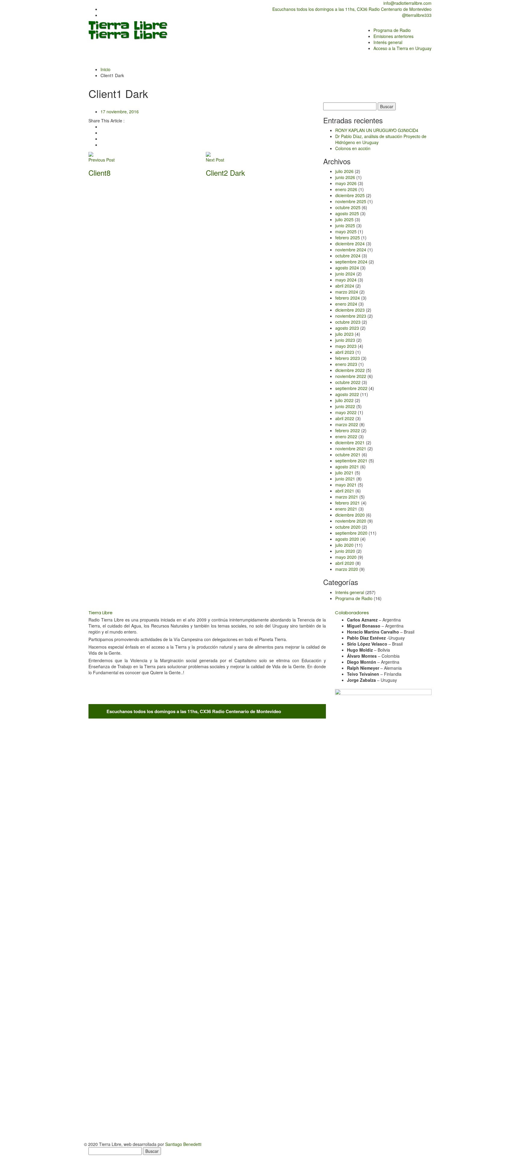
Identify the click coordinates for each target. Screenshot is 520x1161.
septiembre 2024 (351, 262)
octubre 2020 (348, 527)
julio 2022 (344, 400)
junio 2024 (345, 274)
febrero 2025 (347, 237)
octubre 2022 (348, 382)
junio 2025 (345, 225)
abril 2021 (344, 491)
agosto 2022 (347, 394)
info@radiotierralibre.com (407, 3)
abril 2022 (344, 418)
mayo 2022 (346, 412)
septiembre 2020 (351, 533)
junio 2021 (345, 479)
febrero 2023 (347, 358)
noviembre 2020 (350, 521)
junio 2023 (345, 340)
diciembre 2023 (350, 310)
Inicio (105, 69)
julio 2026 (344, 171)
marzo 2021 (346, 497)
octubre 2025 (348, 207)
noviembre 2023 (350, 316)
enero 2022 (346, 436)
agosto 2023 (347, 328)
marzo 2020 (346, 569)
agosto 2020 (347, 539)
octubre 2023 (348, 322)
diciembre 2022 (350, 370)
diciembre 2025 (350, 195)
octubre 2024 (348, 256)
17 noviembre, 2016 (120, 112)
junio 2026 (345, 177)
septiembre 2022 (351, 388)
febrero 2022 (347, 430)
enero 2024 (346, 304)
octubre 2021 (348, 455)
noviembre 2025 (350, 201)
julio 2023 (344, 334)
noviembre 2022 (350, 376)
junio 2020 (345, 551)
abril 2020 (344, 563)
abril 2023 (344, 352)
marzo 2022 (346, 424)
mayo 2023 (346, 346)
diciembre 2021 (350, 442)
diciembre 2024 (350, 244)
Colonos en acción (352, 148)
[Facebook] (102, 127)
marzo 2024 (346, 292)
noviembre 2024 (350, 250)
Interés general (349, 592)
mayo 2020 (346, 557)
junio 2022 (345, 406)
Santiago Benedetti (183, 1144)
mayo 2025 (346, 231)
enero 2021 (346, 509)
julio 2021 (344, 473)
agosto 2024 (347, 268)
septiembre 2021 (351, 461)
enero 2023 (346, 364)
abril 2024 (344, 286)
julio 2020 (344, 545)
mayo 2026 (346, 183)
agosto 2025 (347, 213)
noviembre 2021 (350, 448)
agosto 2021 (347, 467)
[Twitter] (102, 133)
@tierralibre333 (416, 15)
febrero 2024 (347, 298)
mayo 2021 (346, 485)
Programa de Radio (354, 598)
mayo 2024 (346, 280)
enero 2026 (346, 189)
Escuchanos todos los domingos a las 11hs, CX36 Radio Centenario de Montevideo (351, 9)
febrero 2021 (347, 503)
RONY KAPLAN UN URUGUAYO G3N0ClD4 (376, 130)
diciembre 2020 (350, 515)
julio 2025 (344, 219)
